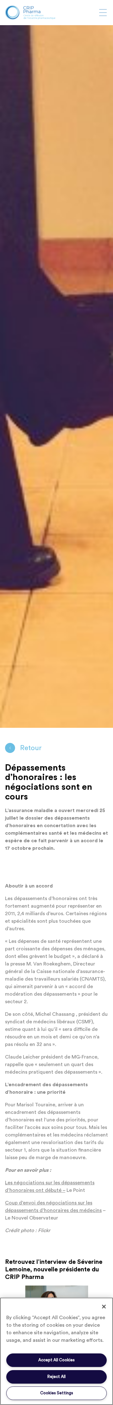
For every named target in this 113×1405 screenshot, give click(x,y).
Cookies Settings (56, 1393)
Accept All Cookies (56, 1360)
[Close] (104, 1307)
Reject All (56, 1377)
